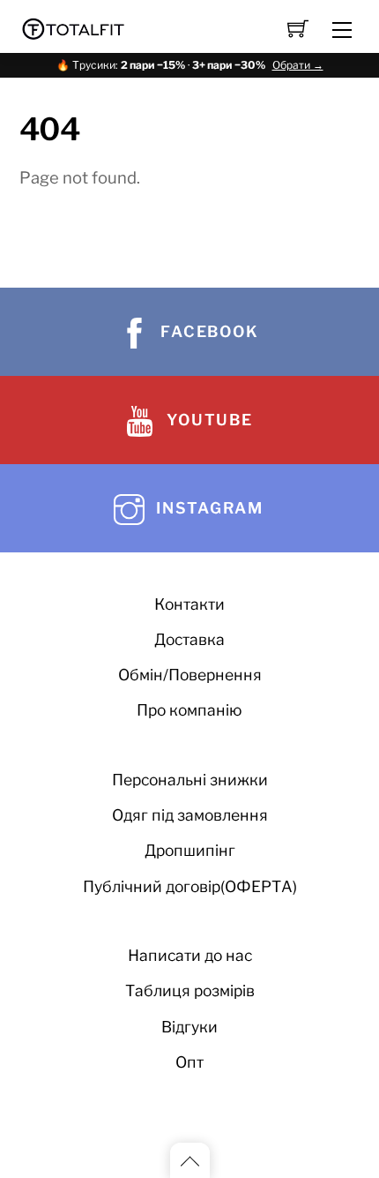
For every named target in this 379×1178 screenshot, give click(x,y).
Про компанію (189, 710)
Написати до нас (190, 955)
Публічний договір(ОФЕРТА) (190, 886)
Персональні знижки (190, 779)
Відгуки (189, 1026)
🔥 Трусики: (189, 64)
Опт (189, 1062)
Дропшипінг (190, 850)
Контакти (189, 604)
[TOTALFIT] (73, 26)
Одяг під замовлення (190, 815)
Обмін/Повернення (190, 674)
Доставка (189, 639)
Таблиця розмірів (190, 990)
